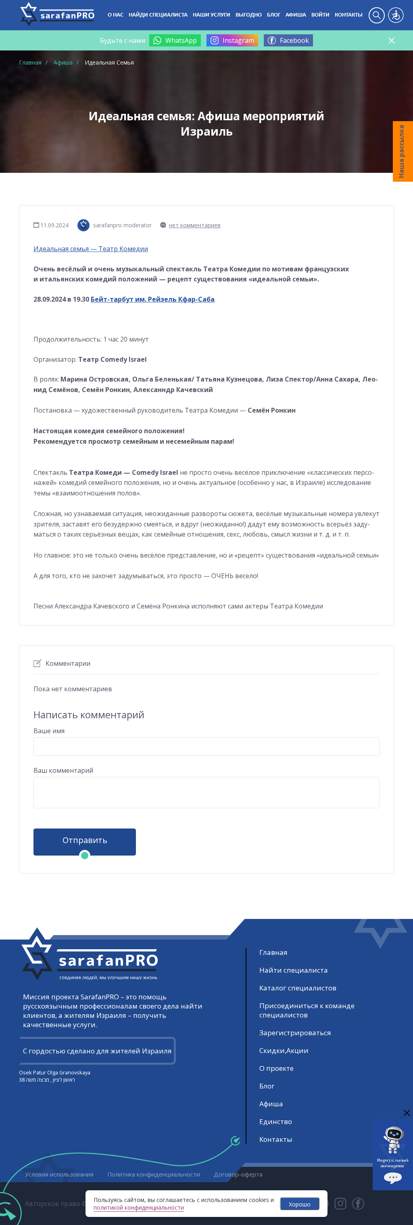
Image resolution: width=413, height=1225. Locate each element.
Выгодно (249, 15)
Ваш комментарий (63, 770)
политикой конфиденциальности (139, 1207)
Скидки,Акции (284, 1050)
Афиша (296, 15)
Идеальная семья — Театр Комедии (90, 248)
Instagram (238, 40)
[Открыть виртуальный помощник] (393, 1186)
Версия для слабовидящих (396, 15)
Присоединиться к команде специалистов (307, 1010)
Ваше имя (49, 730)
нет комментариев (195, 225)
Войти (320, 15)
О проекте (276, 1068)
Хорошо (300, 1204)
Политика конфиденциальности (153, 1174)
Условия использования (59, 1174)
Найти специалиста (293, 970)
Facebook (294, 40)
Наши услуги (211, 15)
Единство (275, 1121)
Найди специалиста (158, 15)
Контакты (349, 15)
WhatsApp (181, 40)
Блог (273, 15)
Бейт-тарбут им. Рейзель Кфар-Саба (153, 299)
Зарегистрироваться (295, 1032)
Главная (273, 952)
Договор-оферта (238, 1174)
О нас (115, 15)
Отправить (85, 840)
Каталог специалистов (297, 987)
